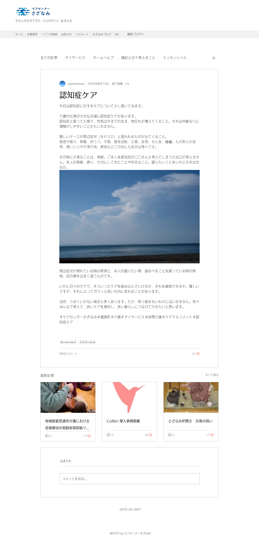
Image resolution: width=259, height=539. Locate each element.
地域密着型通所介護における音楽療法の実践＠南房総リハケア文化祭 (67, 425)
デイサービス (75, 57)
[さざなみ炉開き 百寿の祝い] (191, 397)
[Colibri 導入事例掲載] (129, 397)
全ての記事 (48, 57)
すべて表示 (212, 375)
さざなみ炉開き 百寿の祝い (190, 421)
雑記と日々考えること (138, 57)
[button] (66, 34)
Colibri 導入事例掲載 (123, 421)
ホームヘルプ (103, 57)
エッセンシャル (175, 57)
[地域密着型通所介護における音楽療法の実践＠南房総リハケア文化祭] (68, 397)
